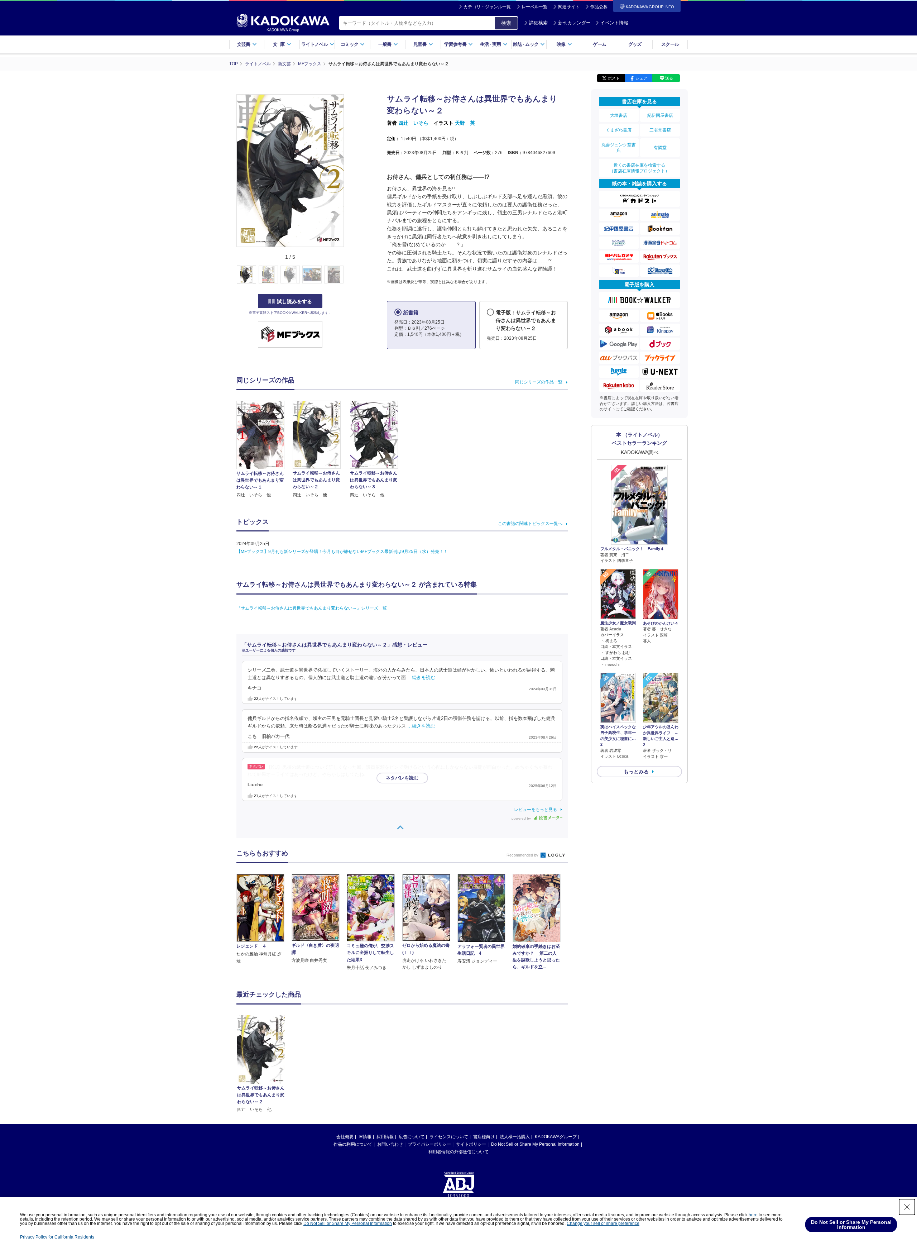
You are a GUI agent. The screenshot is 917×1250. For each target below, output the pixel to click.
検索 (506, 23)
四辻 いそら (413, 123)
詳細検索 (538, 22)
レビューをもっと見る (535, 809)
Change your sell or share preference (603, 1223)
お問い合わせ (390, 1144)
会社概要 (345, 1136)
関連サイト (569, 6)
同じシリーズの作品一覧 (538, 382)
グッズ (635, 44)
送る (669, 78)
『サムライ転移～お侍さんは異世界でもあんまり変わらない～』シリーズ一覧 (311, 608)
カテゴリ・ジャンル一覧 (487, 6)
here (753, 1215)
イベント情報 (614, 22)
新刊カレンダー (574, 22)
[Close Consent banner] (907, 1207)
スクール (670, 44)
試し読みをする (294, 301)
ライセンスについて (448, 1136)
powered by (522, 818)
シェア (641, 78)
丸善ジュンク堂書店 (618, 147)
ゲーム (599, 44)
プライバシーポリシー (429, 1144)
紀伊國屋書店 (660, 115)
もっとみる (636, 771)
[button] (348, 275)
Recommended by (522, 855)
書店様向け (484, 1136)
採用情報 (385, 1136)
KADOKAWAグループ (556, 1136)
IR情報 (365, 1136)
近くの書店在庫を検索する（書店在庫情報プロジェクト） (639, 168)
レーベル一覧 (534, 6)
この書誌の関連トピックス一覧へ (530, 523)
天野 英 (465, 123)
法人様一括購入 (515, 1136)
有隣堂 (660, 147)
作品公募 (599, 6)
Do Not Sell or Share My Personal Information (535, 1144)
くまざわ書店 (619, 130)
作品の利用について (352, 1144)
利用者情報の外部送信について (458, 1151)
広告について (411, 1136)
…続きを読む (421, 677)
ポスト (614, 78)
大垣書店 (618, 115)
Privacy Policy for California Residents (57, 1237)
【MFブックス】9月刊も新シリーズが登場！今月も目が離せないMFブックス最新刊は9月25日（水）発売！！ (342, 551)
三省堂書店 (660, 130)
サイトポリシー (471, 1144)
